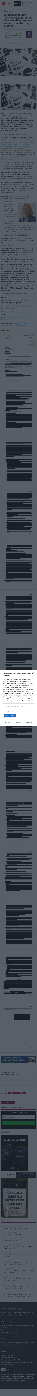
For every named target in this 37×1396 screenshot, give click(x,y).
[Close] (33, 674)
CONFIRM (10, 716)
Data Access (18, 722)
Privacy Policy (29, 722)
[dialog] (18, 698)
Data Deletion (8, 722)
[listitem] (18, 706)
